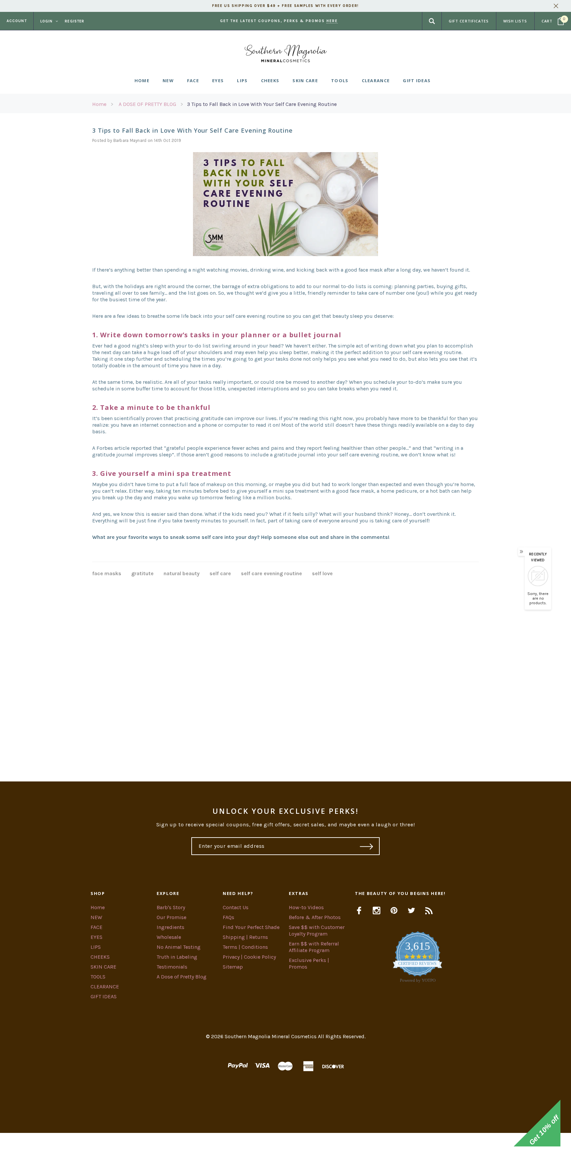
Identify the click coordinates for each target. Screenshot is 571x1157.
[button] (285, 1145)
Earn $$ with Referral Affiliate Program (314, 947)
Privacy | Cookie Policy (249, 957)
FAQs (228, 917)
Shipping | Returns (245, 937)
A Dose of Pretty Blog (182, 977)
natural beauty (182, 573)
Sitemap (233, 967)
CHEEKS (100, 957)
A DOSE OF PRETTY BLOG (147, 104)
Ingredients (170, 927)
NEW (96, 917)
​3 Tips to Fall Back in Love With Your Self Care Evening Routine (262, 104)
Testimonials (172, 967)
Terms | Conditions (245, 947)
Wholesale (169, 937)
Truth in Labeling (177, 957)
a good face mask (353, 491)
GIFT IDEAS (104, 996)
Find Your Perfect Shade (251, 927)
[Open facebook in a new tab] (359, 910)
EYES (96, 937)
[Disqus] (285, 670)
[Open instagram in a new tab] (376, 910)
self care (220, 573)
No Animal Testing (179, 947)
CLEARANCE (105, 986)
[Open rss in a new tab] (429, 910)
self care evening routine (271, 573)
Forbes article (113, 448)
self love (322, 573)
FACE (96, 927)
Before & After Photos (315, 917)
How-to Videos (306, 907)
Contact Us (235, 907)
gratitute (142, 573)
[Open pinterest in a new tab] (394, 910)
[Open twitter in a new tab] (411, 910)
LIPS (96, 947)
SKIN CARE (103, 967)
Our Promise (171, 917)
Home (99, 104)
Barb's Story (171, 907)
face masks (106, 573)
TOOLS (98, 977)
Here (332, 21)
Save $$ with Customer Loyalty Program (317, 930)
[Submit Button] (366, 846)
